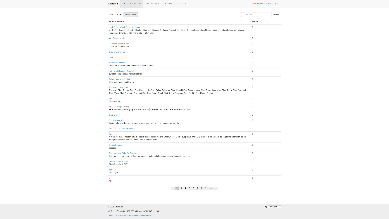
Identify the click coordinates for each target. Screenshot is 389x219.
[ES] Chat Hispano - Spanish (121, 71)
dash (111, 57)
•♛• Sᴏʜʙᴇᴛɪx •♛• (117, 38)
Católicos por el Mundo (119, 44)
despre (168, 4)
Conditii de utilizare (116, 215)
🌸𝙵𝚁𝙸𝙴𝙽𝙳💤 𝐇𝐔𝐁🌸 (119, 107)
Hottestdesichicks (117, 63)
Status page (152, 4)
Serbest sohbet (115, 145)
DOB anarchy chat (117, 52)
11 (216, 188)
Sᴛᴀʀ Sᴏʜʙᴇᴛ (114, 115)
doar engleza (130, 14)
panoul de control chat (265, 4)
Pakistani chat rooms (118, 87)
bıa (110, 170)
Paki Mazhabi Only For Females (123, 153)
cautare (276, 14)
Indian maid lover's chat (119, 79)
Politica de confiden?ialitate (138, 215)
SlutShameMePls (116, 120)
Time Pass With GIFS (119, 161)
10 (210, 188)
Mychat (112, 98)
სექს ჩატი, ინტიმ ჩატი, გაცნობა (124, 27)
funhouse (113, 134)
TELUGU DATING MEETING (122, 128)
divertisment (115, 14)
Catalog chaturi (132, 4)
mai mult (182, 4)
